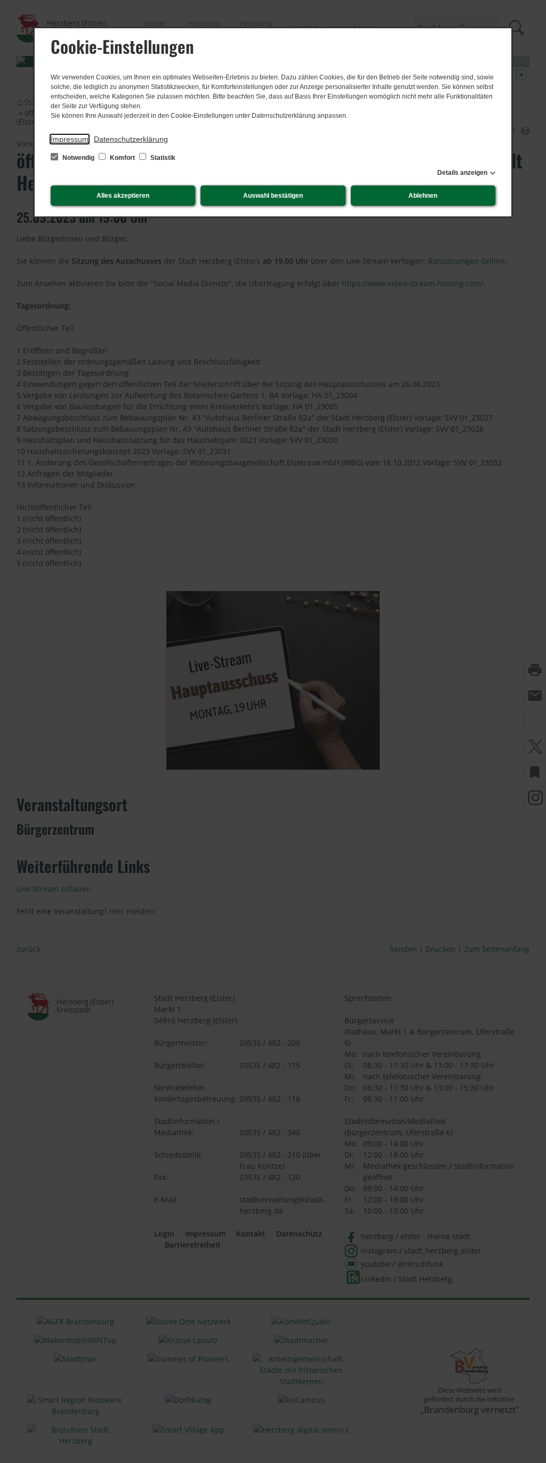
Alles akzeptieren (123, 195)
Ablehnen (422, 195)
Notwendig (78, 157)
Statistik (162, 157)
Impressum (70, 139)
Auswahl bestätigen (273, 195)
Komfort (122, 157)
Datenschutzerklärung (131, 139)
